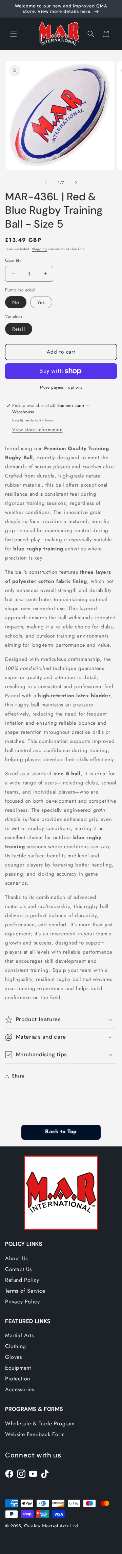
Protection (17, 1378)
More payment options (61, 387)
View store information (37, 429)
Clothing (15, 1346)
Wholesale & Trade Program (40, 1423)
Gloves (13, 1357)
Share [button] (18, 1075)
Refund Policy (22, 1280)
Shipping (39, 249)
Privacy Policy (22, 1301)
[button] (13, 33)
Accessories (19, 1389)
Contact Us (18, 1269)
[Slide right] (75, 182)
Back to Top (61, 1132)
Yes (41, 302)
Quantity (13, 260)
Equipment (18, 1368)
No (15, 302)
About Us (16, 1258)
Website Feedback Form (35, 1434)
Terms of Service (25, 1291)
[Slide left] (46, 182)
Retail (18, 329)
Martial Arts (19, 1335)
